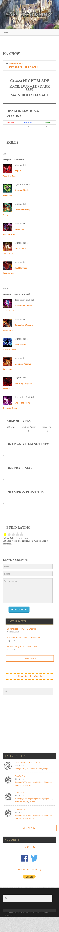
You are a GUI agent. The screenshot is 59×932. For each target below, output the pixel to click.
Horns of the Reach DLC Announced (23, 637)
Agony (5, 215)
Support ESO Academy (29, 869)
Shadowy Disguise (23, 383)
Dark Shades (20, 344)
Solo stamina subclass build (27, 762)
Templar (46, 769)
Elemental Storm (10, 408)
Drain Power (8, 254)
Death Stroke (8, 273)
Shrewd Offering (22, 209)
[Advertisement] (31, 42)
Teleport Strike (9, 234)
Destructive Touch (10, 311)
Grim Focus (7, 369)
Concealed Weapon (24, 325)
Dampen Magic (22, 190)
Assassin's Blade (9, 176)
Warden (32, 785)
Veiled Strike (8, 330)
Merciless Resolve (23, 364)
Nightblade (31, 67)
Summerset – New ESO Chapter (21, 628)
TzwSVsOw (20, 776)
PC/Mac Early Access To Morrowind (23, 646)
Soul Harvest (21, 268)
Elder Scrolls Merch (29, 676)
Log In (29, 847)
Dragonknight (32, 782)
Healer (40, 782)
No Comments (16, 63)
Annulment (7, 195)
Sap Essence (20, 248)
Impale (18, 170)
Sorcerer (39, 769)
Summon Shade (9, 350)
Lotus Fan (19, 229)
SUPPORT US (10, 915)
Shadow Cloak (8, 388)
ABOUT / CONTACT (41, 912)
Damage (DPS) (16, 67)
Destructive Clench (23, 305)
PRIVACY (27, 912)
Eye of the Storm (22, 402)
